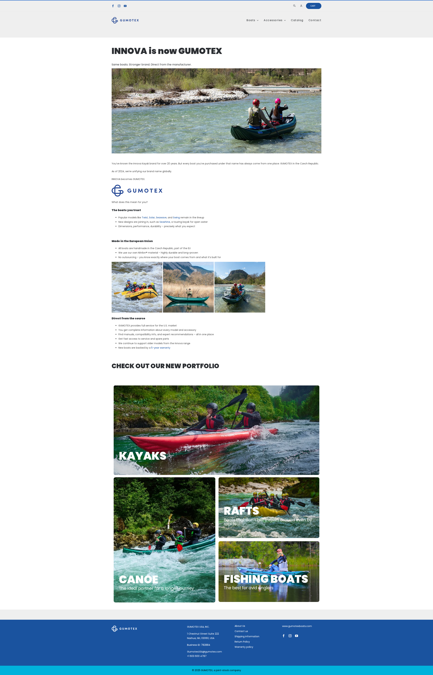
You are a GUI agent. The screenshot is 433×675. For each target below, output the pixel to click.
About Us (240, 626)
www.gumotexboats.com (297, 626)
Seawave (161, 217)
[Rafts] (269, 507)
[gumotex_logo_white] (124, 626)
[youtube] (125, 6)
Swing (176, 217)
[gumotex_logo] (125, 18)
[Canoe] (164, 540)
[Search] (295, 5)
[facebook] (113, 6)
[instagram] (119, 6)
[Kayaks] (216, 430)
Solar (152, 217)
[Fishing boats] (269, 571)
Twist (145, 217)
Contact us (241, 631)
